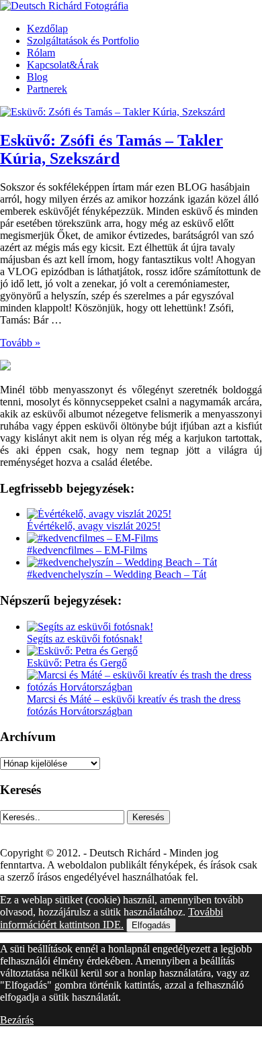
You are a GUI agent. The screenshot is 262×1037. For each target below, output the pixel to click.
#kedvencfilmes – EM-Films (87, 550)
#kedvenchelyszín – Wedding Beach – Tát (116, 574)
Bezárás (17, 1020)
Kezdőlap (47, 28)
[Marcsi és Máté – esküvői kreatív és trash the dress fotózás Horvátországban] (144, 687)
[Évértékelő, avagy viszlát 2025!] (99, 514)
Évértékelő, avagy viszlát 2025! (94, 526)
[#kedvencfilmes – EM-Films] (92, 538)
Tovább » (20, 342)
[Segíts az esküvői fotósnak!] (90, 626)
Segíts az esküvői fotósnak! (84, 638)
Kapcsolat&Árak (63, 64)
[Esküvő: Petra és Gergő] (82, 650)
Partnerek (47, 89)
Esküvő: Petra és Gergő (77, 663)
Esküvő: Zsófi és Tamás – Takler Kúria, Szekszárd (111, 149)
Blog (37, 77)
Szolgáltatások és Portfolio (83, 40)
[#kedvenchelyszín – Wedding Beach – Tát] (122, 562)
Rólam (41, 52)
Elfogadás (151, 925)
